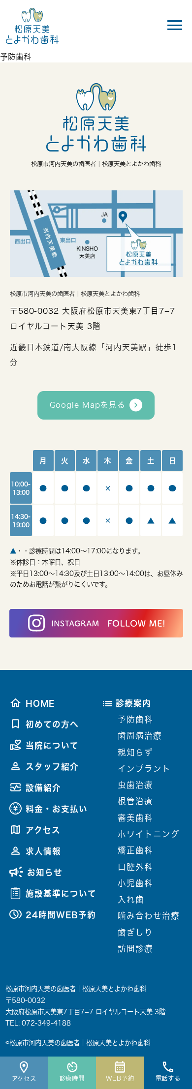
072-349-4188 (46, 1023)
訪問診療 (135, 948)
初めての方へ (52, 724)
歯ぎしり (135, 932)
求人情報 (43, 851)
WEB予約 (120, 1078)
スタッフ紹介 (52, 766)
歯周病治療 (140, 735)
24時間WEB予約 (61, 914)
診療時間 (72, 1078)
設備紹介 (43, 788)
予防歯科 (135, 719)
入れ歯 (131, 899)
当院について (52, 745)
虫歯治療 (135, 785)
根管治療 (135, 801)
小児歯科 (135, 883)
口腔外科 (135, 867)
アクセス (24, 1079)
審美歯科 (135, 818)
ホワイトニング (149, 834)
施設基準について (61, 893)
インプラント (144, 768)
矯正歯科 (135, 850)
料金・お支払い (57, 809)
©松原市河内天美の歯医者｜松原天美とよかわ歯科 (77, 1042)
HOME (40, 703)
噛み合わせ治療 (149, 915)
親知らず (135, 752)
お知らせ (45, 872)
